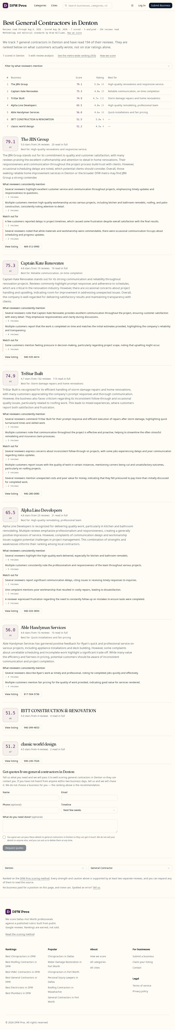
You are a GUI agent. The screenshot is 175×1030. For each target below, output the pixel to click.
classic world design (22, 126)
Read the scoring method (20, 934)
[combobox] (87, 66)
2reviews (13, 225)
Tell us (96, 887)
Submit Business (160, 5)
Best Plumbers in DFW (18, 993)
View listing (11, 246)
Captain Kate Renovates (24, 91)
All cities (95, 967)
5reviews (13, 321)
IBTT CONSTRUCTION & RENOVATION (32, 119)
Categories (40, 5)
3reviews (13, 197)
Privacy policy (140, 991)
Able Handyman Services (25, 112)
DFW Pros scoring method (35, 878)
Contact (137, 967)
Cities (54, 5)
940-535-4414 (31, 357)
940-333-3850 (31, 611)
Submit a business (143, 956)
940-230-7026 (31, 761)
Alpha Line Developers (24, 105)
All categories (98, 962)
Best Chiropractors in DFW (20, 956)
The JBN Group (19, 84)
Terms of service (142, 985)
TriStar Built (17, 98)
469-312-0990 (31, 246)
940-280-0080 (31, 493)
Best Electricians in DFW (19, 987)
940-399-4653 (31, 727)
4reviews (13, 334)
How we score (74, 33)
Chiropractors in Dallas (61, 956)
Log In (142, 5)
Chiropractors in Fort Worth (63, 971)
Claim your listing (143, 962)
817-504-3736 (31, 694)
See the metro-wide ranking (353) (77, 55)
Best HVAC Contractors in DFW (22, 971)
